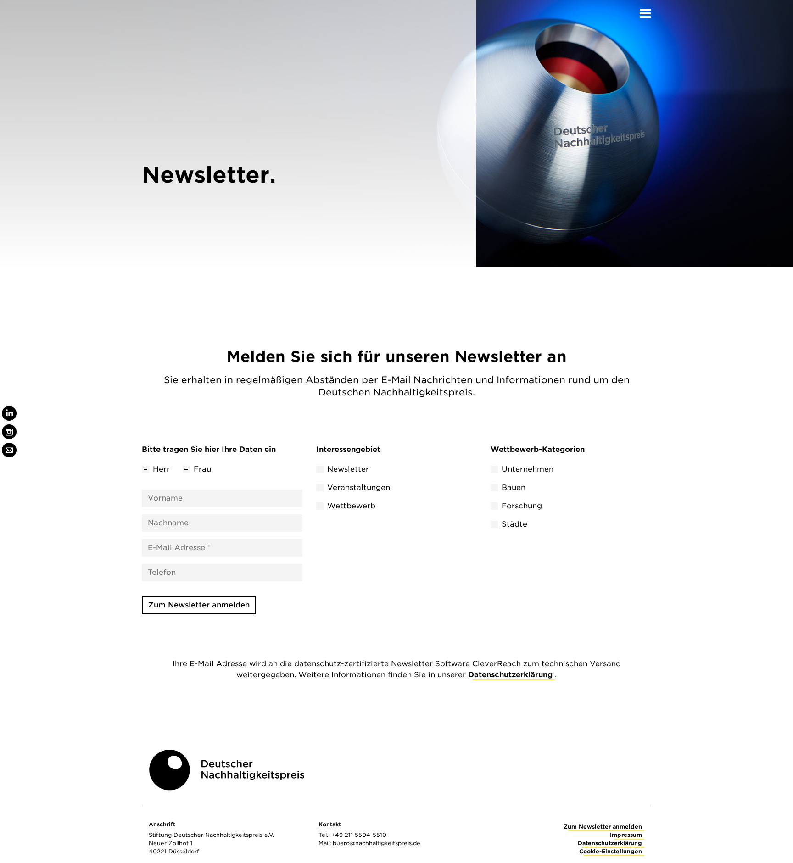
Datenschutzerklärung (510, 674)
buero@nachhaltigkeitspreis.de (376, 843)
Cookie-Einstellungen (610, 851)
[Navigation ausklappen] (645, 10)
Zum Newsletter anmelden (199, 605)
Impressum (626, 834)
